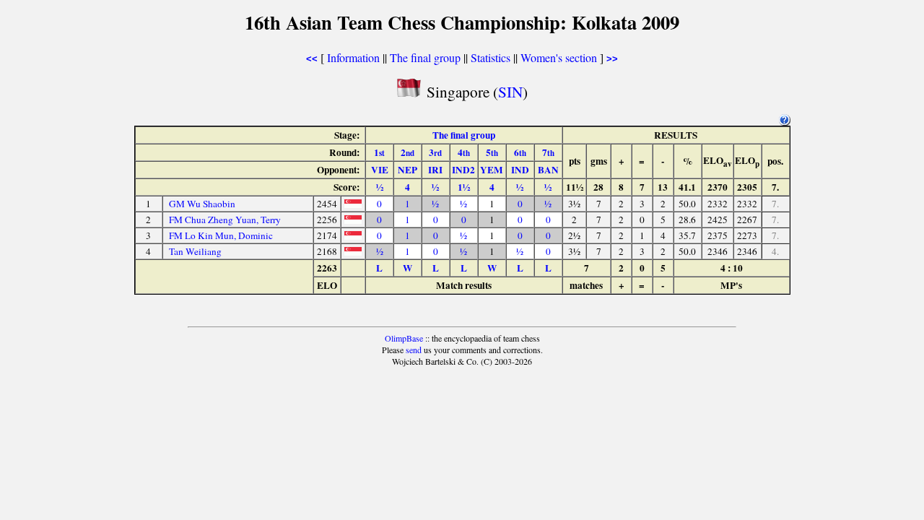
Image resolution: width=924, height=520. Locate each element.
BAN (548, 169)
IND (520, 169)
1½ (464, 187)
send (414, 349)
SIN (510, 91)
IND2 (463, 169)
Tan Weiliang (195, 251)
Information (353, 57)
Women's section (558, 57)
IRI (435, 169)
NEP (407, 169)
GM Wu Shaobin (202, 203)
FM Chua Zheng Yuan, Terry (225, 219)
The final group (425, 57)
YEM (491, 169)
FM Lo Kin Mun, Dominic (221, 235)
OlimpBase (404, 338)
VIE (379, 169)
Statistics (490, 57)
